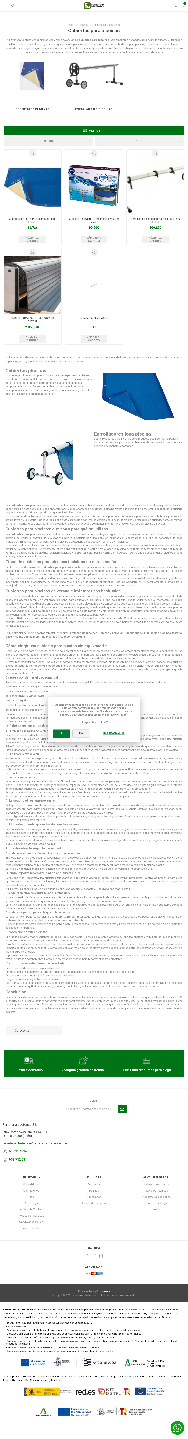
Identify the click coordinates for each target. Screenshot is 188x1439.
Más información (114, 733)
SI (61, 733)
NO (81, 733)
